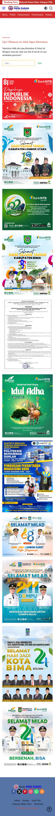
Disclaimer (38, 804)
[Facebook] (13, 792)
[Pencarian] (51, 8)
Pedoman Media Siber (21, 804)
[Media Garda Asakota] (18, 8)
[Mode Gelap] (46, 8)
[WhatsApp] (36, 792)
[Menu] (4, 8)
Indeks (17, 800)
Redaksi (25, 800)
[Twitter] (19, 792)
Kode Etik (36, 800)
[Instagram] (30, 792)
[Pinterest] (25, 792)
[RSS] (42, 792)
